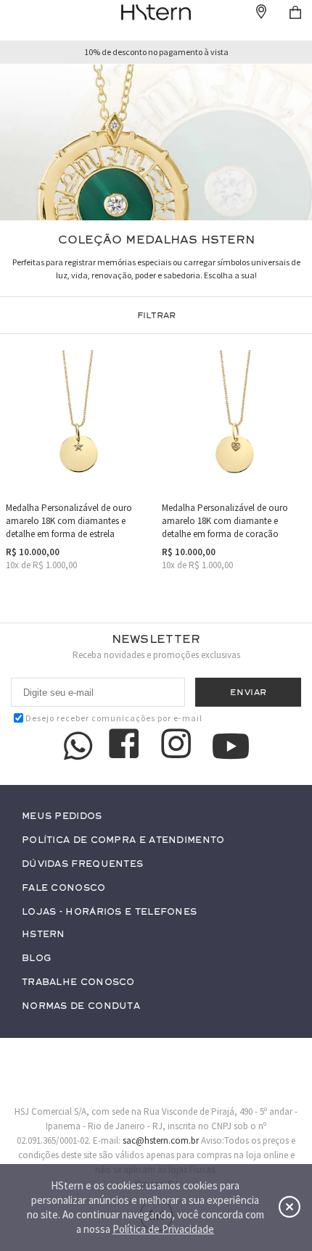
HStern (43, 935)
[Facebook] (126, 745)
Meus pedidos (62, 816)
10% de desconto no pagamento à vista (156, 52)
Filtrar (156, 315)
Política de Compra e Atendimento (123, 840)
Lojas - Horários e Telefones (109, 912)
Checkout (295, 12)
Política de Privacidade (163, 1229)
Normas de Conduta (81, 1006)
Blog (36, 959)
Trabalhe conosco (78, 982)
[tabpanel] (156, 142)
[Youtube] (231, 746)
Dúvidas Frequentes (82, 864)
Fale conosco (64, 888)
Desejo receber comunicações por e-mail (113, 717)
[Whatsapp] (78, 745)
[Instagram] (178, 745)
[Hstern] (156, 12)
